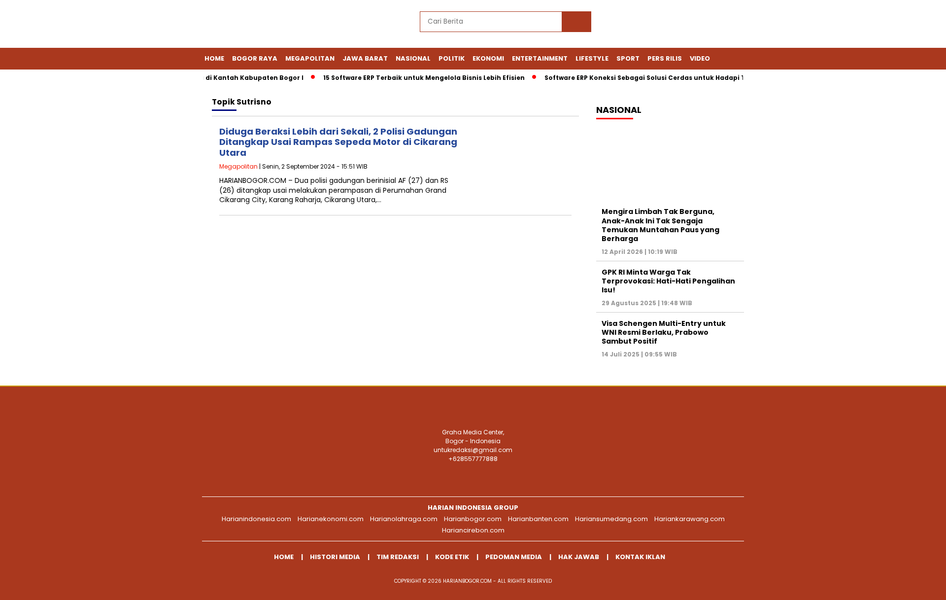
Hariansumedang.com (611, 519)
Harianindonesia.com (256, 519)
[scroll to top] (909, 585)
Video (700, 58)
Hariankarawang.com (689, 519)
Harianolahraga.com (404, 519)
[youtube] (689, 25)
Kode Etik (452, 557)
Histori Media (335, 557)
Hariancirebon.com (473, 530)
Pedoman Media (513, 557)
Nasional (413, 58)
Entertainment (540, 58)
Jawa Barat (365, 58)
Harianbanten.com (538, 519)
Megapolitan (310, 58)
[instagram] (666, 25)
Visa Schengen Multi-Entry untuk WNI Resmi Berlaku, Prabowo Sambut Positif (664, 332)
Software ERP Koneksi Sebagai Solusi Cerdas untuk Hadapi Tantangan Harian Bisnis (677, 77)
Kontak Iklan (640, 557)
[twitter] (644, 25)
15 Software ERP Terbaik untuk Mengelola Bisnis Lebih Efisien (416, 77)
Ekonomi (488, 58)
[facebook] (621, 25)
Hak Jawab (578, 557)
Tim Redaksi (397, 557)
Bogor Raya (254, 58)
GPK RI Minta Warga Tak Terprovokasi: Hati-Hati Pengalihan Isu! (668, 281)
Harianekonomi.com (331, 519)
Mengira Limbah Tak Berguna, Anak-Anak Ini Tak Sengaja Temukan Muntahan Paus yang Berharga (660, 225)
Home (214, 58)
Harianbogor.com (473, 519)
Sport (628, 58)
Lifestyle (591, 58)
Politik (452, 58)
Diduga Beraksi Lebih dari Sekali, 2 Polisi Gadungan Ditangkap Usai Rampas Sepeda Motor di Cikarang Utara (338, 142)
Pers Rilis (664, 58)
